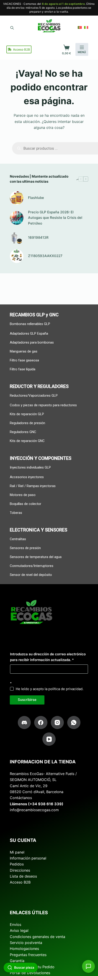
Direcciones (20, 870)
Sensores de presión (25, 548)
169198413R (38, 237)
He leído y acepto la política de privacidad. (49, 689)
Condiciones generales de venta (37, 936)
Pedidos (17, 864)
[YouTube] (49, 739)
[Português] (80, 27)
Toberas (16, 513)
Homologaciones (24, 948)
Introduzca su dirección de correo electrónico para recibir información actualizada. (48, 657)
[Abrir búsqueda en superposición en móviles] (12, 27)
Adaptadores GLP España (29, 333)
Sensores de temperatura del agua (36, 557)
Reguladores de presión (27, 423)
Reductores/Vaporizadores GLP (34, 395)
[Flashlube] (16, 198)
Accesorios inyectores (27, 477)
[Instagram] (57, 722)
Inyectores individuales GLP (30, 467)
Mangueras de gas (23, 351)
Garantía (17, 960)
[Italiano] (86, 27)
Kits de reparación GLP (27, 414)
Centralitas (18, 539)
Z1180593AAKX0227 (45, 256)
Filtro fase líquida (22, 369)
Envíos (15, 924)
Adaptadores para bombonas (32, 342)
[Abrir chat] (88, 966)
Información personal (28, 858)
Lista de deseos (23, 876)
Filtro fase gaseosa (24, 360)
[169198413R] (16, 238)
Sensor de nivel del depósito (31, 575)
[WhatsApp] (73, 722)
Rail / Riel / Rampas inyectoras (33, 486)
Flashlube (36, 197)
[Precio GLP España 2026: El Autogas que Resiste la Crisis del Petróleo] (16, 218)
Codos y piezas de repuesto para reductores (43, 405)
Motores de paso (23, 495)
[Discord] (24, 722)
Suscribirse (27, 699)
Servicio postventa (26, 942)
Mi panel (17, 852)
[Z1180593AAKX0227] (16, 256)
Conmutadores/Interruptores (31, 566)
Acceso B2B (21, 49)
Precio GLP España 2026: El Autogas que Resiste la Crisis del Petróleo (55, 218)
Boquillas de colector (25, 504)
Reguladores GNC (23, 432)
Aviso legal (19, 930)
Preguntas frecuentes (28, 954)
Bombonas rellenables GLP (30, 324)
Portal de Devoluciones (30, 973)
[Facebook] (40, 722)
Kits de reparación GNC (27, 441)
